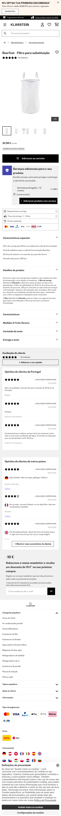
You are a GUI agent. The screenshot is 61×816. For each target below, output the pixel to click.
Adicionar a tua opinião (31, 362)
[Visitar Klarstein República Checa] (10, 760)
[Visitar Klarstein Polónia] (22, 760)
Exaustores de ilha (10, 634)
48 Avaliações (23, 58)
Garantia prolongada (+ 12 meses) (29, 189)
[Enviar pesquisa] (5, 33)
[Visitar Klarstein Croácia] (28, 760)
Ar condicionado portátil (12, 623)
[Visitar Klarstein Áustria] (10, 753)
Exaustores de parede (11, 666)
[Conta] (42, 24)
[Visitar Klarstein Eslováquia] (4, 760)
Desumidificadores (10, 629)
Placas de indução (10, 671)
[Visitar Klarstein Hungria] (16, 760)
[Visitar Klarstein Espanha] (34, 753)
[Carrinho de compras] (57, 24)
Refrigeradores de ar (11, 661)
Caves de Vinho (8, 618)
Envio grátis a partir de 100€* (47, 18)
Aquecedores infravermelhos (14, 645)
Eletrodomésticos (17, 42)
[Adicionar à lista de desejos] (57, 52)
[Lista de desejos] (49, 24)
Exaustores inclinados (11, 639)
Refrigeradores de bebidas (13, 655)
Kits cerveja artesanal (36, 42)
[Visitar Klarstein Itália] (28, 753)
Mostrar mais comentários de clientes (33, 544)
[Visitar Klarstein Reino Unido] (39, 753)
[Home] (7, 42)
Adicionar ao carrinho (33, 158)
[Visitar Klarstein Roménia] (34, 760)
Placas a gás (7, 677)
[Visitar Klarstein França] (22, 753)
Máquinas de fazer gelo (12, 650)
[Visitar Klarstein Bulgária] (39, 760)
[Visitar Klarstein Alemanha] (4, 753)
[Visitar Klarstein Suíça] (16, 753)
